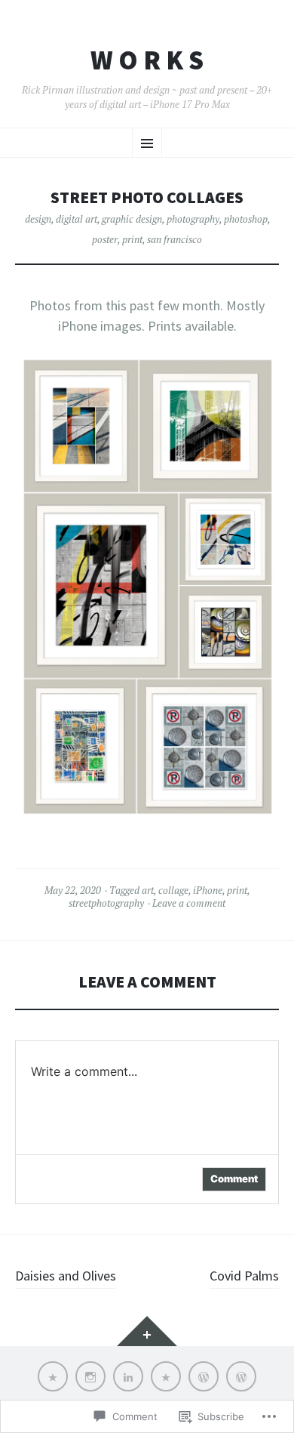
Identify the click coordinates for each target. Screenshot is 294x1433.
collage (173, 890)
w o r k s (147, 60)
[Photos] (241, 1376)
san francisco (174, 239)
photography (193, 219)
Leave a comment (188, 903)
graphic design (132, 219)
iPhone (207, 890)
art (148, 890)
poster (105, 239)
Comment (234, 1179)
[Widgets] (147, 1331)
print (132, 239)
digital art (76, 219)
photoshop (246, 219)
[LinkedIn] (128, 1376)
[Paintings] (203, 1376)
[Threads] (166, 1376)
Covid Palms (244, 1275)
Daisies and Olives (65, 1275)
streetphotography (106, 903)
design (38, 219)
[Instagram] (90, 1376)
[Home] (53, 1376)
